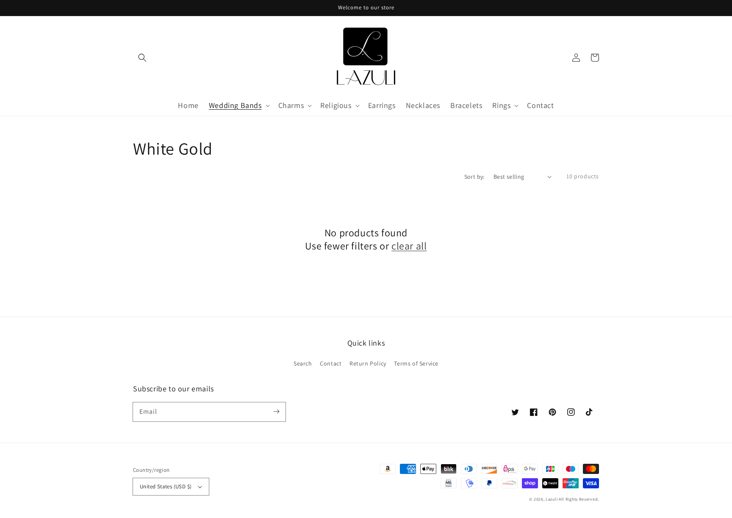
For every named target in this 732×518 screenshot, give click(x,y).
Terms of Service (416, 363)
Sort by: (474, 176)
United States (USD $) (165, 486)
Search (303, 363)
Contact (330, 363)
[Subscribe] (276, 411)
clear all (409, 245)
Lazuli (551, 499)
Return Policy (367, 363)
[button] (142, 57)
